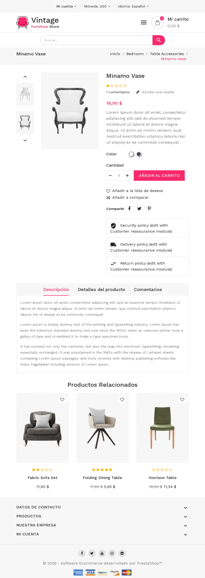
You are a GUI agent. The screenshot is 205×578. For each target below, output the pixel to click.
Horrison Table (162, 477)
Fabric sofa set (43, 477)
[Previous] (25, 76)
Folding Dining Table (102, 477)
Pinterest (149, 209)
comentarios (118, 92)
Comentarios (148, 289)
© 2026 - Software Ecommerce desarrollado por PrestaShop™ (102, 563)
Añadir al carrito (159, 175)
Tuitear (139, 209)
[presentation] (5, 441)
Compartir (129, 209)
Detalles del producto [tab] (101, 289)
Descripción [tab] (56, 289)
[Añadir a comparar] (63, 454)
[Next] (25, 140)
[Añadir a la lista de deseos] (62, 399)
